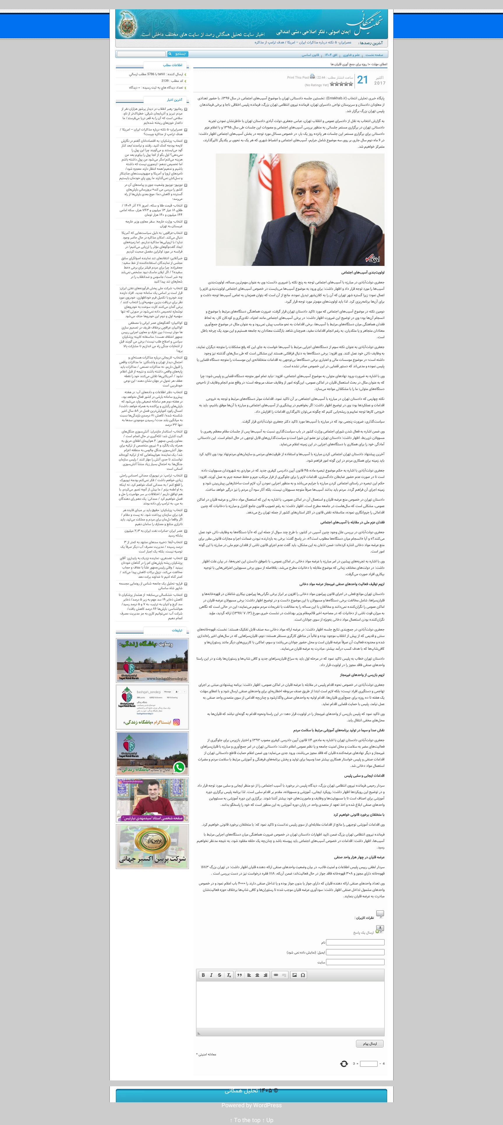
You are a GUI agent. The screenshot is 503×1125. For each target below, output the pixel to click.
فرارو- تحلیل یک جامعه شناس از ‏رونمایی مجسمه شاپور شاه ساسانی (151, 586)
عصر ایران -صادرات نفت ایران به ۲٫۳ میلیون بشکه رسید (154, 533)
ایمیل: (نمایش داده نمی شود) (306, 952)
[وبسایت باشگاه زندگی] (152, 682)
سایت (321, 962)
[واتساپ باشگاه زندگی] (152, 775)
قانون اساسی (310, 55)
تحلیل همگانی (241, 1090)
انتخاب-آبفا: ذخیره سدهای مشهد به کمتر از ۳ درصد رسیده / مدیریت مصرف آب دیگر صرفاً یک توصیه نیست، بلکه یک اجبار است (152, 547)
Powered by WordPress (252, 1105)
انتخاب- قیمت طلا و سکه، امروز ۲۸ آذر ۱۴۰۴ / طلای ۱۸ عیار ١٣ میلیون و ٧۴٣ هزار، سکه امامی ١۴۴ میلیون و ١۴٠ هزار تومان (151, 210)
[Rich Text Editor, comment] (290, 1004)
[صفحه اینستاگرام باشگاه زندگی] (152, 728)
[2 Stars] (346, 84)
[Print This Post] (312, 77)
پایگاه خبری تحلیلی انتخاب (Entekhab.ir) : (354, 98)
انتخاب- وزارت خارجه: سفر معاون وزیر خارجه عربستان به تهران (154, 224)
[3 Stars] (341, 84)
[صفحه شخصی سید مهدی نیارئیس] (152, 821)
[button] (203, 975)
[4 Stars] (336, 84)
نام (323, 942)
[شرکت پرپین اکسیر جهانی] (152, 868)
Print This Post (298, 77)
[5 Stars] (332, 84)
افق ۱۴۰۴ (331, 55)
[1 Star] (350, 84)
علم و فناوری (351, 55)
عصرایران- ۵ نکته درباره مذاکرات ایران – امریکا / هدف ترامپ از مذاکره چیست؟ (303, 45)
